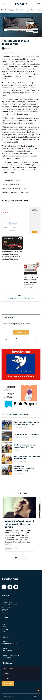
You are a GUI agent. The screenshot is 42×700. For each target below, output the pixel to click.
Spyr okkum (21, 332)
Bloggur (11, 10)
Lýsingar (5, 610)
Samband (5, 612)
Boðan (33, 10)
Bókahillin (20, 10)
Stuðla (10, 298)
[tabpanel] (19, 526)
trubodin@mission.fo (9, 644)
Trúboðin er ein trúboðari (24, 298)
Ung (27, 10)
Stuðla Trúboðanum (9, 605)
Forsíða (4, 600)
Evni (3, 624)
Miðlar (4, 632)
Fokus (4, 622)
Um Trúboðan (7, 607)
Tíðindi (3, 10)
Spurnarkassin (7, 602)
